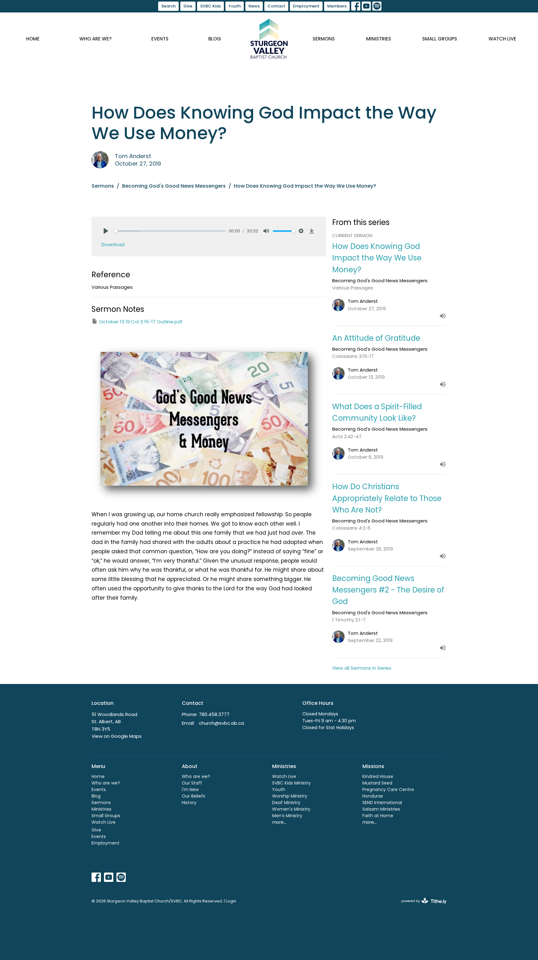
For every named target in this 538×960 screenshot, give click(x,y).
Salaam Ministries (381, 809)
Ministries (378, 38)
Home (33, 38)
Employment (306, 6)
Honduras (372, 796)
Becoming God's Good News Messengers (174, 186)
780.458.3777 (214, 714)
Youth (235, 6)
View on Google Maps (117, 736)
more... (279, 822)
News (254, 6)
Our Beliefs (193, 796)
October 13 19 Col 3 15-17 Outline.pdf (140, 321)
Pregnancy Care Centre (388, 789)
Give (187, 6)
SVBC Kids (210, 6)
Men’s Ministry (287, 815)
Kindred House (377, 776)
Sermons (324, 38)
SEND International (382, 802)
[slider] (170, 231)
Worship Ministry (289, 796)
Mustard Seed (377, 783)
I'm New (190, 789)
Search (168, 6)
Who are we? (95, 38)
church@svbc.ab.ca (221, 723)
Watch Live (502, 38)
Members (337, 6)
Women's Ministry (291, 809)
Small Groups (439, 38)
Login (231, 901)
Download (113, 244)
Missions (373, 766)
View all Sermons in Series (361, 668)
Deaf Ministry (286, 802)
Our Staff (192, 783)
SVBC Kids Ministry (291, 783)
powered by (421, 906)
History (189, 802)
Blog (214, 38)
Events (159, 38)
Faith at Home (377, 815)
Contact (276, 6)
